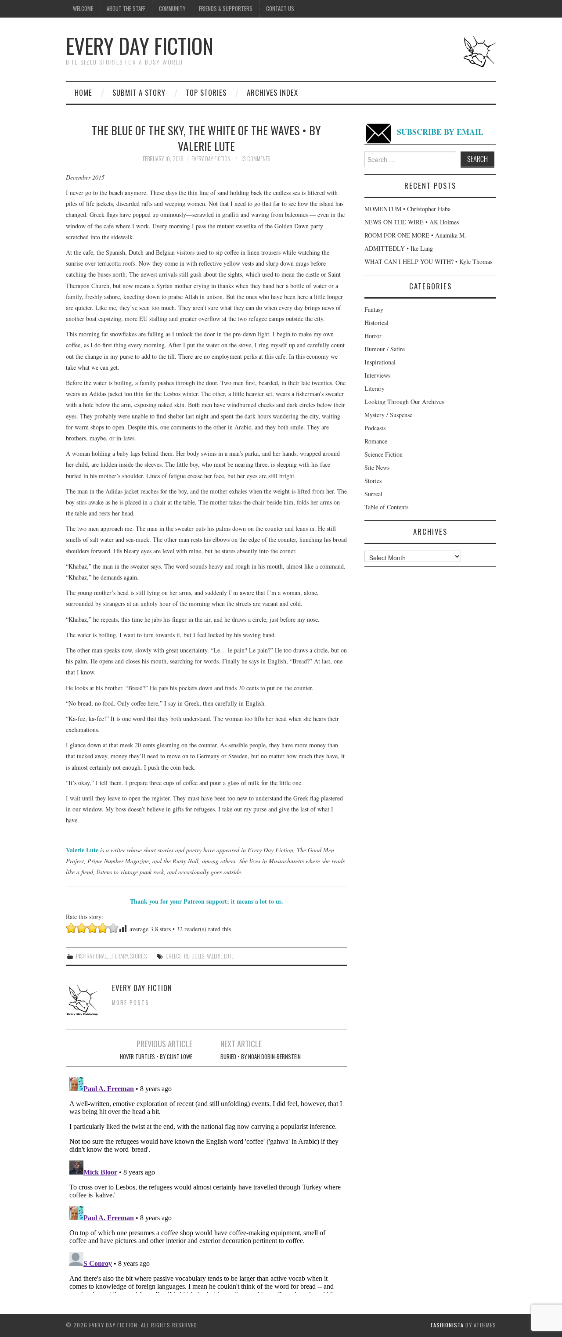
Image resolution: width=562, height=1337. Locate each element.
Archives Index (272, 92)
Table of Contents (386, 507)
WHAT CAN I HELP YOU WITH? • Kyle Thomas (428, 261)
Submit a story (139, 92)
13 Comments (255, 159)
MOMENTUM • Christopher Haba (407, 209)
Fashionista (447, 1325)
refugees (194, 956)
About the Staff (126, 8)
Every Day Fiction (139, 45)
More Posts (130, 1002)
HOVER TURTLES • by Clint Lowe (156, 1056)
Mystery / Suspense (388, 415)
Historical (376, 322)
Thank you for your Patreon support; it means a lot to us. (206, 901)
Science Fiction (383, 454)
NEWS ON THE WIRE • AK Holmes (411, 222)
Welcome (83, 8)
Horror (373, 336)
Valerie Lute (220, 956)
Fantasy (373, 309)
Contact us (280, 8)
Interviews (377, 375)
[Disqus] (206, 1183)
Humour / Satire (384, 349)
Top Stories (206, 92)
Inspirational (91, 956)
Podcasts (374, 428)
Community (172, 8)
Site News (376, 467)
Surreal (373, 494)
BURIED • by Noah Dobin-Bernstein (260, 1056)
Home (83, 92)
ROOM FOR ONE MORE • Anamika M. (415, 235)
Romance (375, 441)
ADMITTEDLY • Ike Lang (398, 248)
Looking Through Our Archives (404, 401)
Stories (138, 956)
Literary (118, 956)
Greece (173, 956)
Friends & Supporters (225, 8)
